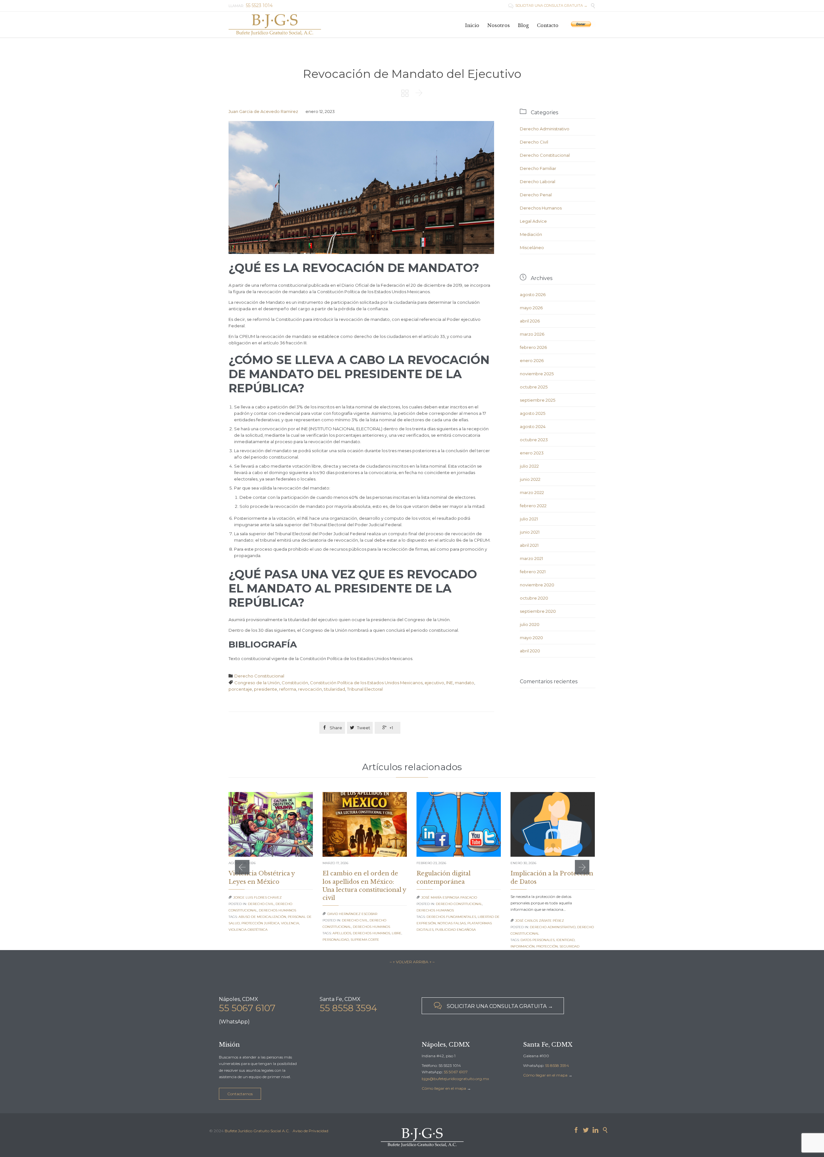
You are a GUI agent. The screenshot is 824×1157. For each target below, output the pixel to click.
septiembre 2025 (537, 400)
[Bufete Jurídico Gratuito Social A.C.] (275, 24)
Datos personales (537, 940)
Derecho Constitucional (259, 675)
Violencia (290, 923)
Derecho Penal (536, 194)
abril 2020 (530, 650)
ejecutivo (434, 682)
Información (522, 946)
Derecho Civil (534, 142)
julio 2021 (529, 518)
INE (449, 682)
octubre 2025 (534, 386)
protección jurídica (260, 923)
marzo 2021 (531, 558)
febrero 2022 (533, 505)
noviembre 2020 (537, 584)
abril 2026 (530, 320)
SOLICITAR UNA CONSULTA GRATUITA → (547, 5)
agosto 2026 (533, 294)
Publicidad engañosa (455, 930)
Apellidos (341, 933)
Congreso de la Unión (257, 682)
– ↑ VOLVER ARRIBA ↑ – (412, 961)
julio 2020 (529, 624)
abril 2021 (529, 545)
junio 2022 (530, 479)
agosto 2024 (533, 426)
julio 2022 (529, 466)
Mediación (531, 234)
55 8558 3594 (348, 1008)
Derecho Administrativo (544, 128)
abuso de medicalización (262, 917)
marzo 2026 (532, 334)
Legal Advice (533, 221)
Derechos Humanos (541, 207)
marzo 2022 (532, 492)
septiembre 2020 (538, 611)
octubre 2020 (534, 598)
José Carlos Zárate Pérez (539, 921)
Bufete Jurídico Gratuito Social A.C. (257, 1130)
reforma (287, 689)
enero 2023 (532, 452)
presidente (265, 689)
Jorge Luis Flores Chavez (257, 897)
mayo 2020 (531, 637)
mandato (464, 682)
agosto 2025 (532, 413)
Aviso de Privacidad (310, 1130)
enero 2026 (532, 360)
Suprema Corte (365, 940)
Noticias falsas (451, 923)
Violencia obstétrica (248, 930)
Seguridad (569, 946)
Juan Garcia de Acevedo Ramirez (263, 111)
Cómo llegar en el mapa (444, 1088)
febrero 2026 (533, 347)
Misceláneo (532, 247)
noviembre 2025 (537, 373)
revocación (310, 689)
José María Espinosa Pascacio (449, 897)
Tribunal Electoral (365, 689)
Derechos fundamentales (451, 917)
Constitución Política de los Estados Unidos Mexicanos (366, 682)
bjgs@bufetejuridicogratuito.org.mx (455, 1078)
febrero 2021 (533, 571)
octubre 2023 (534, 439)
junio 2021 (529, 532)
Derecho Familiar (538, 168)
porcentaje (240, 689)
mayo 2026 (531, 307)
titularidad (334, 689)
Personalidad (336, 940)
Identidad (565, 940)
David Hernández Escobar (352, 914)
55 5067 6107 (247, 1008)
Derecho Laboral (537, 181)
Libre (396, 933)
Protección (547, 946)
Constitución (295, 682)
